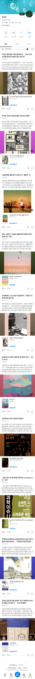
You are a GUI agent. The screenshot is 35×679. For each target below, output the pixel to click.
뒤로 (3, 2)
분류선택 (2, 49)
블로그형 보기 (27, 49)
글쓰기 (17, 674)
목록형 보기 (32, 49)
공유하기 (32, 109)
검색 (24, 2)
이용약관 (20, 668)
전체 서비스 (32, 2)
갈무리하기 (28, 109)
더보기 (28, 2)
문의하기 (25, 668)
